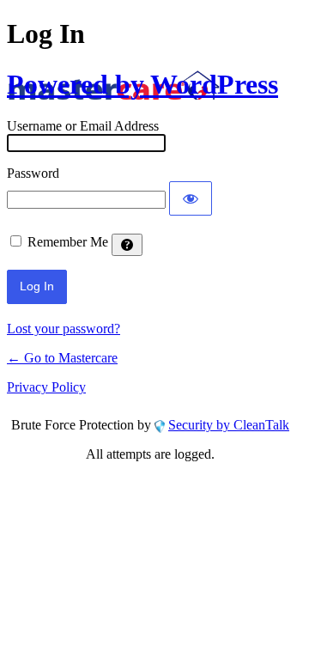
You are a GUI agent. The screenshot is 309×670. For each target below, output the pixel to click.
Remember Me (67, 241)
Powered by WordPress (142, 84)
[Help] (127, 245)
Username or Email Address (83, 126)
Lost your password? (63, 328)
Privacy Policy (46, 387)
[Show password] (190, 198)
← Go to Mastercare (62, 357)
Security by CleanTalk (228, 424)
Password (33, 173)
